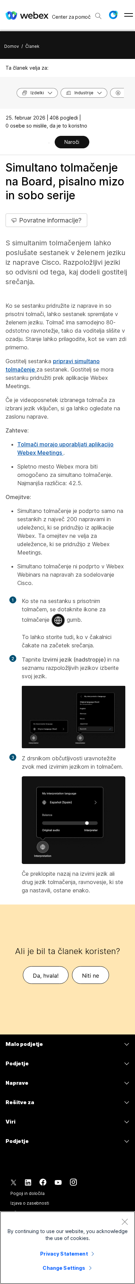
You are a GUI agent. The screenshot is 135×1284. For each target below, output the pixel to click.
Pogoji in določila (27, 1193)
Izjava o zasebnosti (29, 1203)
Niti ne (90, 975)
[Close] (124, 1221)
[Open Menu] (128, 15)
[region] (67, 1247)
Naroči (71, 142)
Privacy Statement (64, 1254)
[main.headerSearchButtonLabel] (98, 14)
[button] (113, 15)
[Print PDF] (49, 143)
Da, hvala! (45, 975)
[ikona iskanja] (98, 16)
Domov (11, 46)
